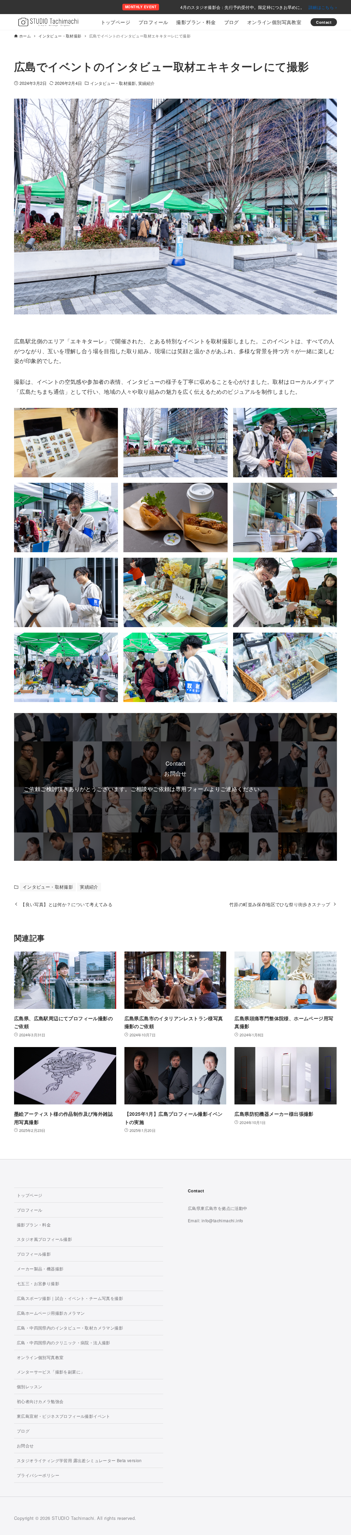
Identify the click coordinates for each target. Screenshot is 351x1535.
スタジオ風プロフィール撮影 (44, 1239)
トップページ (29, 1195)
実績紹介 (146, 83)
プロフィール (29, 1210)
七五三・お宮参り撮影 (38, 1283)
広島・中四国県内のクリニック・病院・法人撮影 (63, 1342)
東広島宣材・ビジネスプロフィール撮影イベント (63, 1416)
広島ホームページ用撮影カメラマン (51, 1313)
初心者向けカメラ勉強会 (40, 1401)
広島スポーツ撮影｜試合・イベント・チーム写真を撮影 (70, 1298)
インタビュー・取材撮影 (113, 83)
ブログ (23, 1431)
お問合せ (25, 1445)
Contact (323, 22)
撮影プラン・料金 (34, 1224)
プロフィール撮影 (34, 1254)
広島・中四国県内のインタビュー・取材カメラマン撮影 (70, 1328)
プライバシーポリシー (38, 1475)
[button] (175, 807)
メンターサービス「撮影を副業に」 (51, 1372)
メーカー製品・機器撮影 (40, 1268)
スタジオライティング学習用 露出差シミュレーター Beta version (79, 1460)
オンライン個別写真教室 (40, 1357)
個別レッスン (29, 1386)
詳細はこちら (322, 6)
